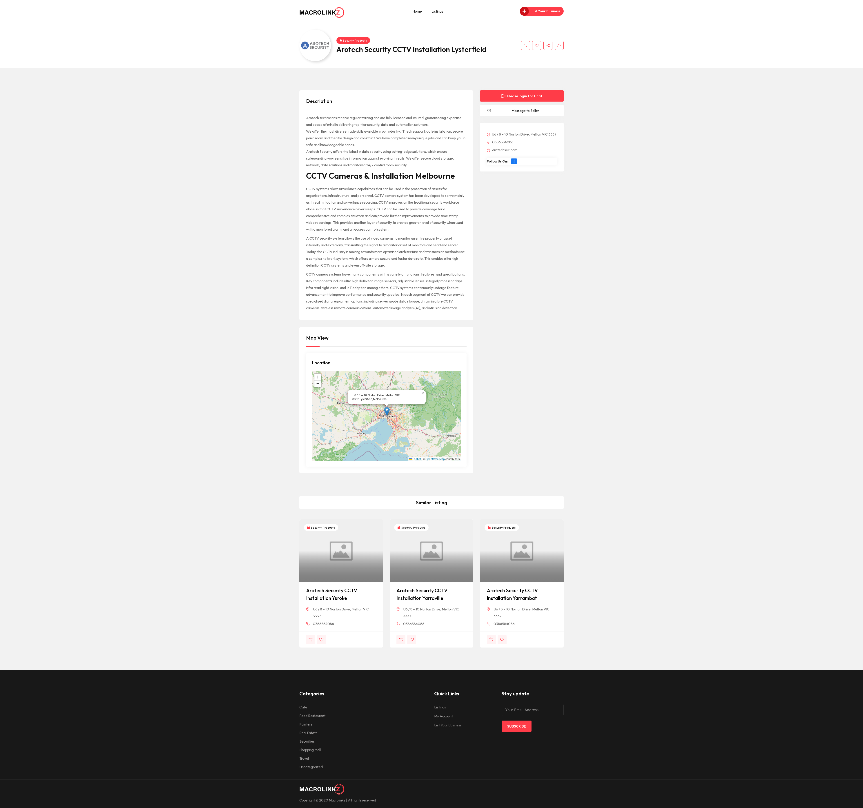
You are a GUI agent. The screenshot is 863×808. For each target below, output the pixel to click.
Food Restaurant (312, 715)
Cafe (303, 707)
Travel (304, 758)
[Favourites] (536, 45)
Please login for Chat (524, 96)
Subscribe (516, 726)
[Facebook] (514, 161)
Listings (437, 11)
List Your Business (448, 725)
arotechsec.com (504, 150)
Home (417, 11)
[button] (387, 411)
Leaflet (416, 459)
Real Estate (308, 732)
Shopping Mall (310, 750)
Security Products (355, 40)
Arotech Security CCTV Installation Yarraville (421, 594)
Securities (307, 741)
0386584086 (502, 142)
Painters (305, 724)
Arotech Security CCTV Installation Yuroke (331, 594)
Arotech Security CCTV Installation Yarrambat (512, 594)
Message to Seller (525, 110)
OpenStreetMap (435, 459)
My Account (443, 716)
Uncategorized (311, 767)
